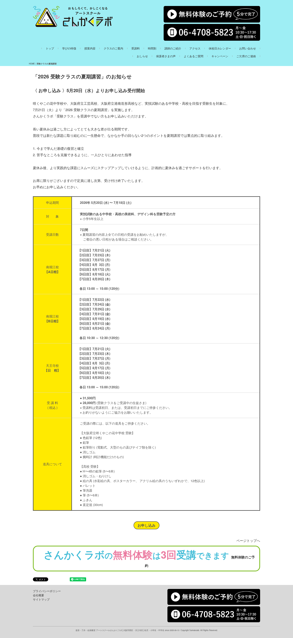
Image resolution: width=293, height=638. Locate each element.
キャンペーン (219, 56)
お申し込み (146, 525)
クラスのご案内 (113, 48)
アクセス (195, 48)
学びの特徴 (69, 48)
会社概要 (38, 595)
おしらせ (142, 56)
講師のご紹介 (172, 48)
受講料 (135, 48)
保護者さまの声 (166, 56)
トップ (50, 48)
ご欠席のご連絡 (246, 56)
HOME (32, 63)
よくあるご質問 (193, 56)
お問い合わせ (247, 48)
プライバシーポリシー (47, 591)
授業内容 (89, 48)
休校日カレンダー (220, 48)
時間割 (152, 48)
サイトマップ (41, 599)
